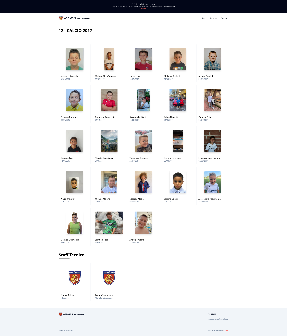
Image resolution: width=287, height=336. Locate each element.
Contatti (224, 18)
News (203, 18)
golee (143, 9)
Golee (225, 330)
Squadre (213, 18)
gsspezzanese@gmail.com (218, 319)
